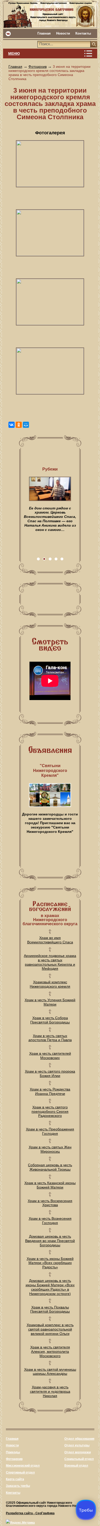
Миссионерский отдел (23, 1465)
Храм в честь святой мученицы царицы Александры (50, 1371)
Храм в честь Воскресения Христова (50, 1203)
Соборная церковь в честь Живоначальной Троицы (50, 1167)
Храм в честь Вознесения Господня (50, 1220)
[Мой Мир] (26, 425)
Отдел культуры (76, 1445)
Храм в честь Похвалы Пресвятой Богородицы (50, 1309)
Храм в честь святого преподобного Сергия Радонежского (50, 1111)
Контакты (83, 33)
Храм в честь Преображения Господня (50, 1131)
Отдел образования (79, 1439)
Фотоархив (37, 66)
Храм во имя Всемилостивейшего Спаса (50, 940)
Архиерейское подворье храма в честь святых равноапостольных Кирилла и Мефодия (50, 962)
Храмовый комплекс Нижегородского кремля (50, 984)
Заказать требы (18, 1486)
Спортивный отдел (20, 1472)
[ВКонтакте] (11, 425)
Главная (44, 33)
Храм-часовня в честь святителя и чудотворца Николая (50, 1391)
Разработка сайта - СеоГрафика (30, 1513)
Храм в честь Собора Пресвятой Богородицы (50, 1020)
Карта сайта (15, 1479)
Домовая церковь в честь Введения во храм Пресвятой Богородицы (50, 1240)
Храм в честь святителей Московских (50, 1055)
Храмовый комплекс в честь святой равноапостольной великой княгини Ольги (50, 1329)
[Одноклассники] (19, 425)
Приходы (13, 1452)
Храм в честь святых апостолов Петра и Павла (50, 1038)
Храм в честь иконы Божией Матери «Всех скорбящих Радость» (50, 1263)
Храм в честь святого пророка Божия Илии (50, 1073)
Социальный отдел (79, 1459)
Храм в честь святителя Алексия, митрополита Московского (50, 1351)
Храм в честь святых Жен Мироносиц (50, 1149)
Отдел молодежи (77, 1452)
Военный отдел (76, 1465)
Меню (14, 53)
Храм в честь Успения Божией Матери (50, 1002)
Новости (63, 33)
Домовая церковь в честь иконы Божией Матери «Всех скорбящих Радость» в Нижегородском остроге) (50, 1287)
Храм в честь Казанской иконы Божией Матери (50, 1185)
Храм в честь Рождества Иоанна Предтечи (50, 1091)
